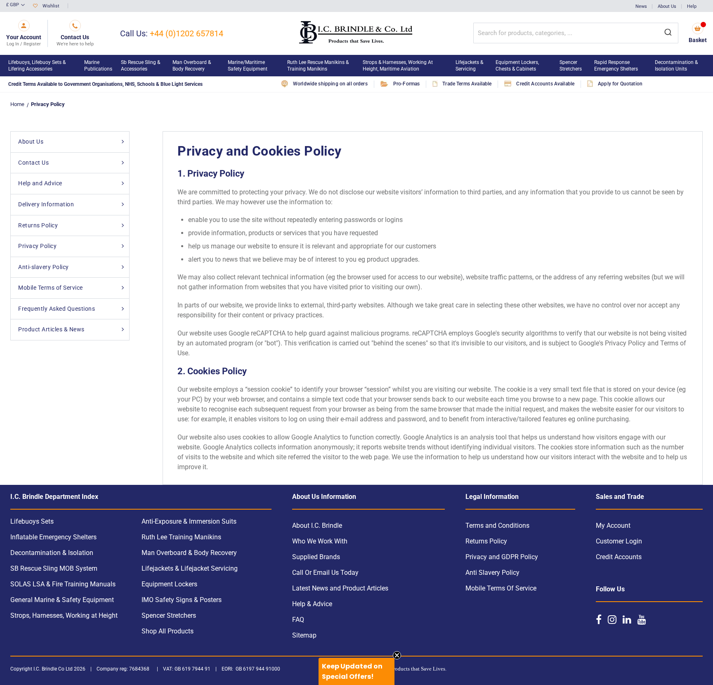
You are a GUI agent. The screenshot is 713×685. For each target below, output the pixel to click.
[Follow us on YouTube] (641, 619)
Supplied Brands (316, 557)
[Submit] (668, 33)
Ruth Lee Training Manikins (181, 537)
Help (691, 6)
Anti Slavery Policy (492, 572)
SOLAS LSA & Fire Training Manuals (63, 584)
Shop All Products (168, 631)
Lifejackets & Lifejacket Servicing (190, 568)
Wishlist (50, 6)
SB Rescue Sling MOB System (53, 568)
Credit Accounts (619, 557)
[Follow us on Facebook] (599, 619)
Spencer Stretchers (169, 615)
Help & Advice (312, 604)
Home (17, 104)
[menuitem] (42, 65)
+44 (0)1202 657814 (186, 33)
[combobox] (575, 33)
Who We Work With (319, 541)
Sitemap (304, 635)
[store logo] (356, 33)
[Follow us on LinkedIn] (627, 619)
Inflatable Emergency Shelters (53, 537)
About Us (667, 6)
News (641, 6)
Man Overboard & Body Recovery (189, 553)
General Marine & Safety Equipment (62, 600)
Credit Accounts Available (545, 84)
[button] (15, 5)
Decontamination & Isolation (51, 553)
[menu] (356, 65)
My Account (613, 525)
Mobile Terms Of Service (500, 588)
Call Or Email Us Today (325, 572)
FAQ (298, 620)
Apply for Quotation (620, 84)
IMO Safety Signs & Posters (182, 600)
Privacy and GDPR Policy (501, 557)
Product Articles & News (51, 329)
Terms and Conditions (497, 525)
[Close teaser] (397, 655)
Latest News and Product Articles (340, 588)
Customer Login (619, 541)
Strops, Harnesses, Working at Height (64, 615)
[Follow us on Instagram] (612, 619)
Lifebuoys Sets (32, 521)
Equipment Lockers (169, 584)
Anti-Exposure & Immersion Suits (189, 521)
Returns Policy (486, 541)
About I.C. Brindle (317, 525)
